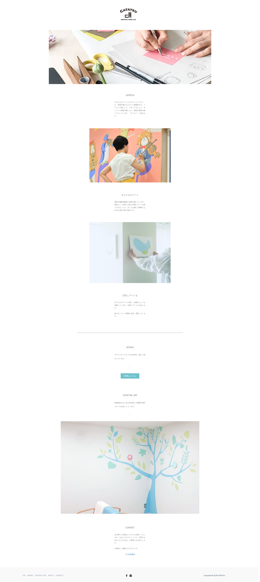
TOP (24, 575)
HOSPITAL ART (41, 575)
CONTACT (60, 575)
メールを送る (130, 554)
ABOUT (51, 575)
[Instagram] (130, 575)
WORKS (30, 575)
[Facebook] (126, 575)
